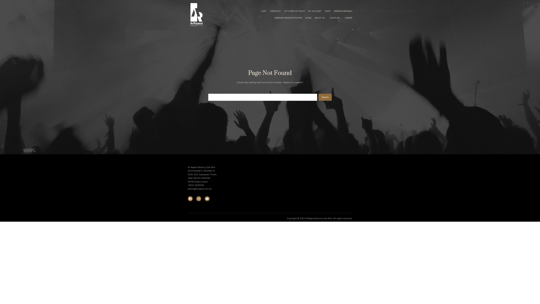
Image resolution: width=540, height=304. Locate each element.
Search (325, 97)
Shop (327, 11)
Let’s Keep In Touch (294, 11)
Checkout (275, 11)
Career (348, 18)
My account (315, 11)
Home (308, 18)
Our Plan (335, 18)
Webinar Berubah (343, 11)
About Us (320, 18)
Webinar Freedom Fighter (288, 18)
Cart (263, 11)
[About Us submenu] (325, 17)
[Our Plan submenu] (340, 17)
